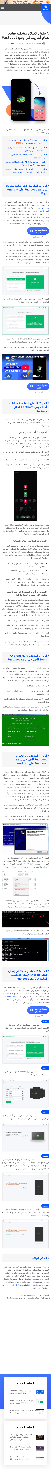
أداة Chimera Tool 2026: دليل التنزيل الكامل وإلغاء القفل (22, 1411)
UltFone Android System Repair (28, 1285)
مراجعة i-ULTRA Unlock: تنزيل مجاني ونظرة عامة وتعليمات (20, 1448)
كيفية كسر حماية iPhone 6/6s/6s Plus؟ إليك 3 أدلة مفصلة (21, 1392)
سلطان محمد (39, 43)
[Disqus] (25, 1335)
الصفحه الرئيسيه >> (40, 1295)
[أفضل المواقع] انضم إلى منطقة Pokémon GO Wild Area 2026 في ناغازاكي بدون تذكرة (22, 1437)
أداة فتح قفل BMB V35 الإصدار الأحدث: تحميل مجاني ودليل (20, 1458)
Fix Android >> (27, 1295)
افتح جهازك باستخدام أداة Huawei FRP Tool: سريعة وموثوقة (21, 1401)
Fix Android (14, 43)
